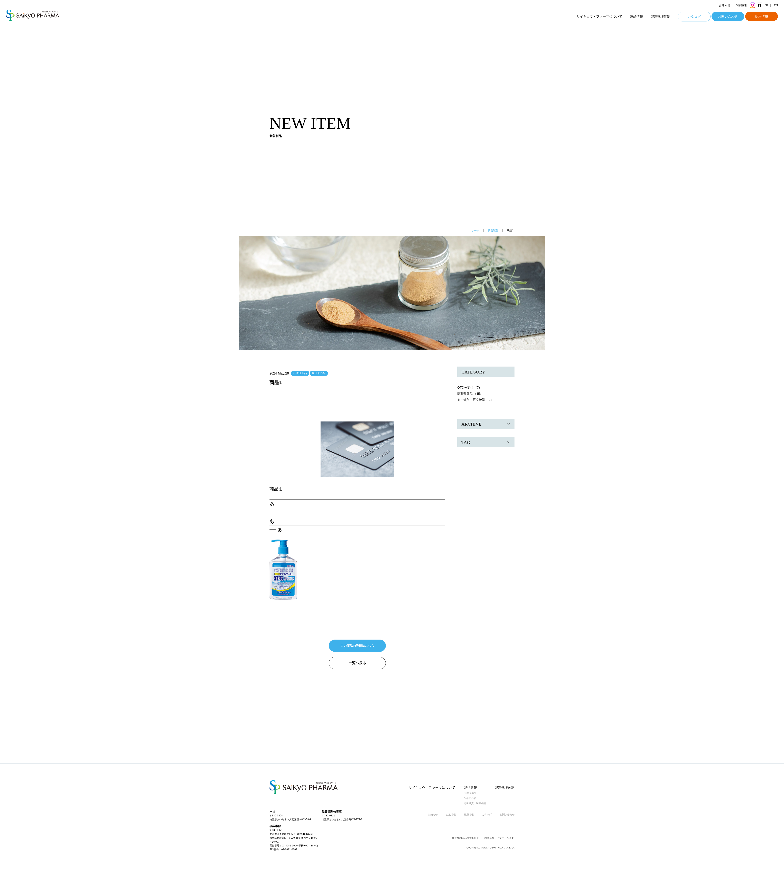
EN (776, 5)
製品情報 (636, 16)
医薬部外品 (318, 373)
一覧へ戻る (357, 663)
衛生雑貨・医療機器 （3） (475, 399)
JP (766, 5)
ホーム (475, 230)
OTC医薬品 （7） (469, 387)
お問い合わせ (728, 16)
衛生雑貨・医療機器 (475, 803)
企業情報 (741, 5)
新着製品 (493, 230)
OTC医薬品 (300, 373)
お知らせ (724, 5)
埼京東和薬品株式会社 (466, 838)
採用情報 (761, 16)
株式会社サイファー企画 (499, 838)
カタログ (694, 16)
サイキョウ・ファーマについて (599, 16)
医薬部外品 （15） (470, 393)
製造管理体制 (660, 16)
